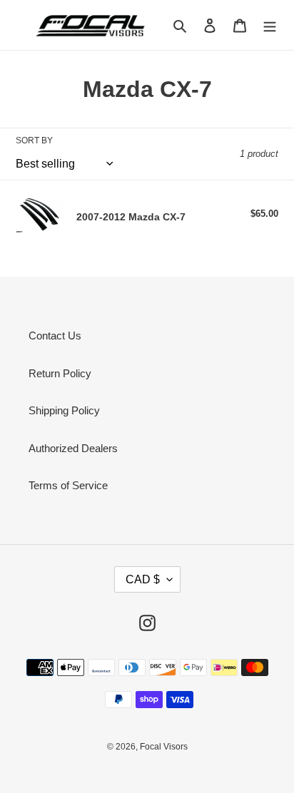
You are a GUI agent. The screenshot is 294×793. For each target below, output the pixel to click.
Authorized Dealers (73, 448)
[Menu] (270, 25)
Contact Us (55, 335)
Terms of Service (68, 485)
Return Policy (60, 373)
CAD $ (143, 579)
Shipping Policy (64, 410)
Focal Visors (164, 747)
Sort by (34, 140)
